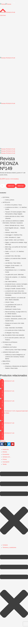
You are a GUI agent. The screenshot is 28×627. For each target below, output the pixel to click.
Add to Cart (11, 185)
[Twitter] (9, 444)
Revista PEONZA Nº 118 (7, 423)
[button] (14, 2)
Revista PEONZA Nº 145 (7, 401)
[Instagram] (5, 444)
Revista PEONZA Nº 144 (7, 433)
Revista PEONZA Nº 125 (7, 381)
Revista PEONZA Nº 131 (7, 391)
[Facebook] (2, 444)
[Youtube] (12, 444)
